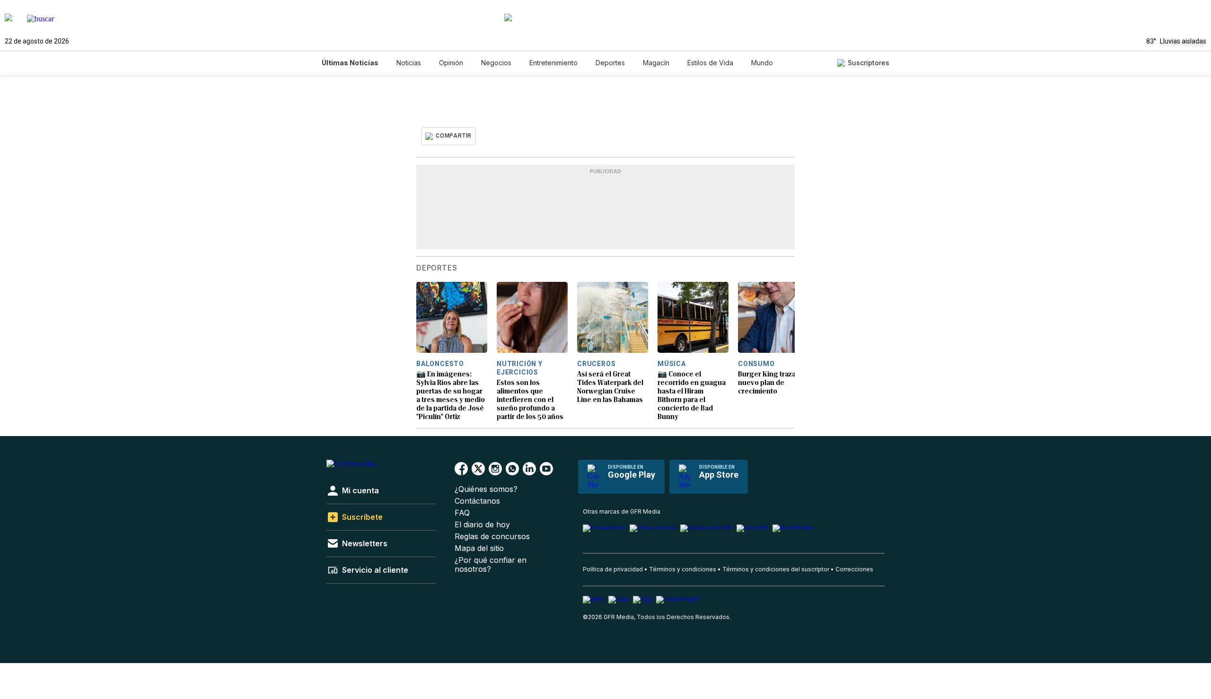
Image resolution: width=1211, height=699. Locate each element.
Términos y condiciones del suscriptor (775, 569)
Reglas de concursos (492, 536)
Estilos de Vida (710, 63)
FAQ (462, 512)
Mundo (762, 63)
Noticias (408, 63)
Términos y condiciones (682, 569)
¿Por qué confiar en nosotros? (491, 565)
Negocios (496, 63)
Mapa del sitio (479, 548)
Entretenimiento (553, 63)
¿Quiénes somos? (486, 489)
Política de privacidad (613, 569)
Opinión (451, 63)
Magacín (656, 63)
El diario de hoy (482, 524)
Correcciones (854, 569)
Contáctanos (477, 501)
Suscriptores (868, 63)
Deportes (610, 63)
